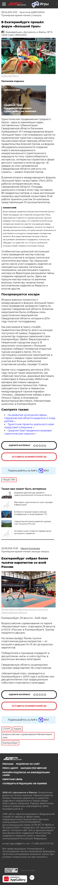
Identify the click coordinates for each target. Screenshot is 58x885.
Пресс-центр (10, 768)
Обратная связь (12, 779)
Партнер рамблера (28, 870)
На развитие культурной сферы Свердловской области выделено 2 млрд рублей (29, 418)
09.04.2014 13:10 (9, 12)
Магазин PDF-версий (34, 768)
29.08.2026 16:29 (9, 548)
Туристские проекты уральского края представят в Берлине (29, 426)
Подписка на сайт (28, 764)
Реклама (8, 764)
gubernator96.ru (10, 76)
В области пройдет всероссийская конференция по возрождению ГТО (30, 513)
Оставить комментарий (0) (29, 456)
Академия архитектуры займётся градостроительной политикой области (33, 494)
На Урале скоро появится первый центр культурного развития (32, 532)
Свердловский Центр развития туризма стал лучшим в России (32, 522)
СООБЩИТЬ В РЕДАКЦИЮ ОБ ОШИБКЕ (24, 783)
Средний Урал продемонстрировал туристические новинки (28, 432)
